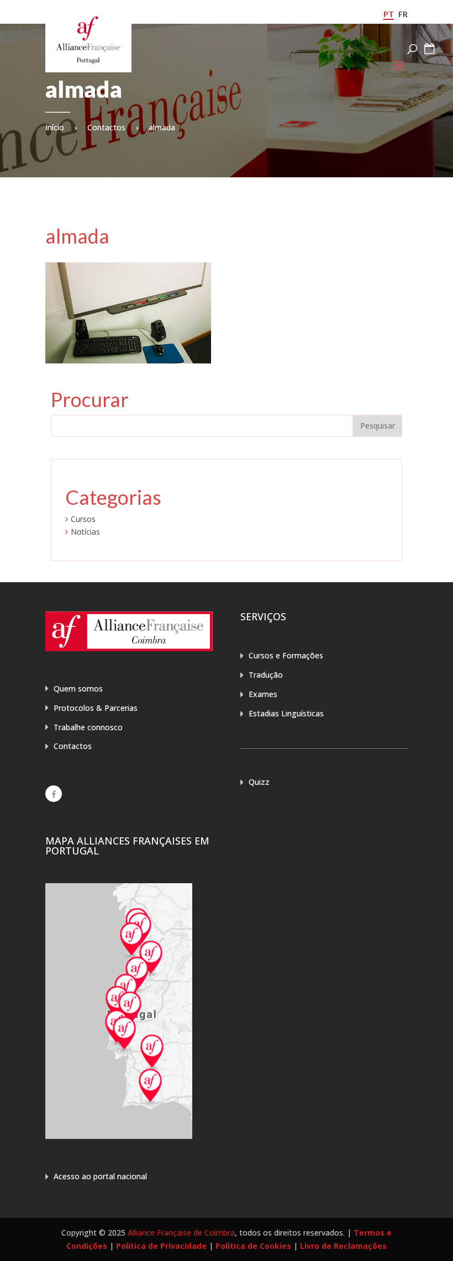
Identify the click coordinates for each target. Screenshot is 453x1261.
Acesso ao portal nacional (100, 1176)
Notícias (85, 531)
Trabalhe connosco (88, 727)
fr (403, 14)
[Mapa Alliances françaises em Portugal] (118, 1136)
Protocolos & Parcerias (96, 708)
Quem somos (78, 688)
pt (388, 14)
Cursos (83, 519)
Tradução (266, 674)
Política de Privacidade (161, 1246)
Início (54, 127)
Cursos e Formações (286, 655)
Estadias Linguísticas (286, 713)
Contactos (106, 127)
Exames (263, 694)
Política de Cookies (253, 1246)
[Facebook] (53, 793)
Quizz (259, 782)
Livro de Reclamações (343, 1246)
